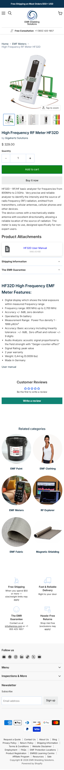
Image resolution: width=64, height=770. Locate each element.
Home (5, 43)
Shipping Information (47, 743)
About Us (44, 739)
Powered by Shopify (32, 763)
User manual (9, 366)
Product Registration (16, 753)
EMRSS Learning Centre (42, 753)
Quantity (6, 151)
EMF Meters (19, 43)
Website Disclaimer (42, 746)
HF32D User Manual (35, 248)
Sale (49, 756)
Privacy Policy (9, 743)
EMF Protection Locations (43, 749)
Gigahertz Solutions (16, 138)
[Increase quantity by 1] (30, 158)
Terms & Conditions (19, 746)
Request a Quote (12, 739)
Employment (11, 749)
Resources (38, 756)
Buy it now (32, 180)
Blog (54, 739)
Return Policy (26, 743)
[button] (9, 119)
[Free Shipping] (16, 589)
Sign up (50, 700)
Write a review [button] (32, 400)
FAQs (23, 749)
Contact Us (30, 739)
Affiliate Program (20, 756)
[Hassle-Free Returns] (48, 618)
